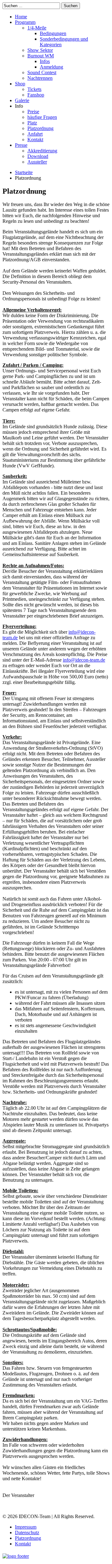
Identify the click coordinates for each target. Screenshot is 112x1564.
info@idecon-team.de (84, 660)
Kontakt (23, 1543)
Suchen (70, 5)
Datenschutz (27, 1532)
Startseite (24, 172)
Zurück (14, 1505)
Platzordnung (28, 1538)
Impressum (25, 1527)
